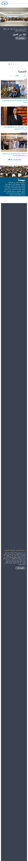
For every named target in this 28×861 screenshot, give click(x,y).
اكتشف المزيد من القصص (14, 159)
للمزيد (21, 568)
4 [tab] (11, 64)
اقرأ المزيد (21, 36)
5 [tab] (9, 64)
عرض (24, 75)
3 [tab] (13, 64)
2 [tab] (15, 64)
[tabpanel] (14, 20)
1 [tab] (17, 64)
